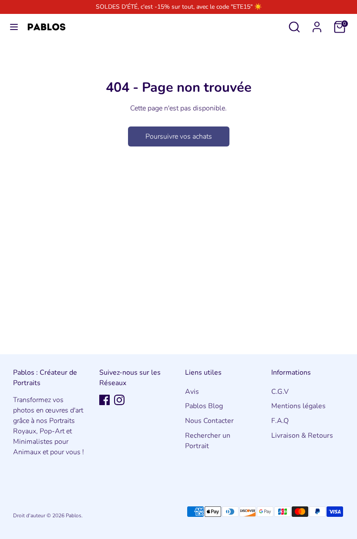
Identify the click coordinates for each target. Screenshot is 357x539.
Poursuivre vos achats (178, 136)
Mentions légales (298, 406)
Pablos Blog (204, 406)
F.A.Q (280, 421)
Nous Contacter (209, 421)
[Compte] (317, 23)
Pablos (73, 515)
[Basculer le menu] (14, 27)
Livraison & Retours (302, 435)
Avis (192, 391)
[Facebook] (104, 400)
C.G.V (280, 391)
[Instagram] (119, 400)
